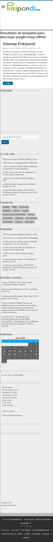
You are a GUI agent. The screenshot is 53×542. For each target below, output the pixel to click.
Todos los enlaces (8, 411)
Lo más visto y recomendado (14, 214)
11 (10, 351)
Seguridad (19, 218)
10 (4, 351)
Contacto (26, 538)
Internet (16, 211)
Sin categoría (31, 218)
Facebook (36, 534)
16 (36, 351)
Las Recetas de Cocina (10, 390)
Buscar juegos (7, 387)
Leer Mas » (7, 83)
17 (4, 354)
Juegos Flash (7, 400)
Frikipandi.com (16, 519)
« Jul (3, 364)
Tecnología (29, 222)
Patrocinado (7, 218)
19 (15, 354)
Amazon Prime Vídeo (9, 505)
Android (6, 207)
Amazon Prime (7, 503)
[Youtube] (31, 526)
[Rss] (21, 526)
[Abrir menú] (3, 7)
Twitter (27, 534)
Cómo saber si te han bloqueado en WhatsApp (20, 163)
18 (9, 354)
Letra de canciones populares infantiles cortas (20, 159)
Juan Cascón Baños (13, 48)
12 (15, 351)
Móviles (31, 214)
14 (25, 351)
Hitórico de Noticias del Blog (12, 415)
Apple (14, 207)
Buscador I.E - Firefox (9, 392)
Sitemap (46, 534)
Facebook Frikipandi (9, 398)
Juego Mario (6, 403)
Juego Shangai (7, 405)
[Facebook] (24, 526)
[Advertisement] (21, 109)
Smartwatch (7, 222)
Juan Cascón (29, 519)
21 (25, 354)
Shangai (28, 530)
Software (19, 222)
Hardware (6, 211)
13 (20, 351)
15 (31, 351)
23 (36, 354)
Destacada (24, 207)
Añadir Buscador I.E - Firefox (11, 534)
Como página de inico (10, 395)
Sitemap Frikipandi (19, 44)
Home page (5, 530)
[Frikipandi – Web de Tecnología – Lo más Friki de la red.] (26, 6)
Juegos (25, 211)
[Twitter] (27, 526)
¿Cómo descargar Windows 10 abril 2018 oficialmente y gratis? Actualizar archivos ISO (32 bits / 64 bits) (20, 192)
